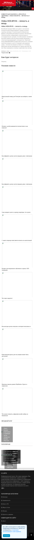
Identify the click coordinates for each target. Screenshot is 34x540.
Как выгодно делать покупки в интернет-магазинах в (16, 326)
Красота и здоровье (8, 514)
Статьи (4, 524)
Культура (5, 497)
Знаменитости (6, 500)
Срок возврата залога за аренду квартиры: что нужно (16, 212)
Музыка (5, 511)
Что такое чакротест (7, 298)
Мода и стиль (6, 507)
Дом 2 (4, 521)
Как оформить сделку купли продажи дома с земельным (17, 156)
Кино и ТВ (6, 504)
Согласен (6, 535)
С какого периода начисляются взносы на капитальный (17, 240)
